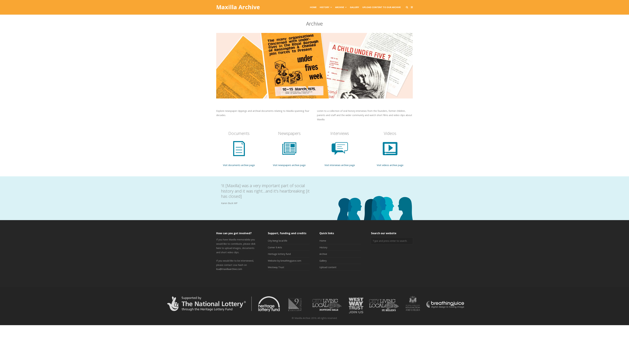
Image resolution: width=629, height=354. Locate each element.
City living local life (277, 240)
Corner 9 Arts (275, 247)
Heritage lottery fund (279, 254)
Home (322, 240)
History (323, 247)
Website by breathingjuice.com (284, 260)
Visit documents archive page (239, 165)
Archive (323, 254)
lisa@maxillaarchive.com (229, 269)
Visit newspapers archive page (289, 165)
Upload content (327, 267)
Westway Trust (276, 267)
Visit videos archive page (390, 165)
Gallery (323, 260)
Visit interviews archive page (339, 165)
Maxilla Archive (238, 7)
